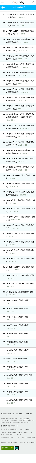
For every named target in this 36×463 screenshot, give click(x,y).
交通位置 (26, 418)
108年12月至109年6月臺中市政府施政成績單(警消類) (18, 74)
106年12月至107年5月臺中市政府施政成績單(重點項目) (18, 151)
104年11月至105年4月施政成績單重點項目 (18, 268)
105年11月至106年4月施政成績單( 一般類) (19, 201)
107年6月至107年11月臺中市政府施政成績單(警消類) (18, 135)
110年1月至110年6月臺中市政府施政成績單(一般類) (18, 32)
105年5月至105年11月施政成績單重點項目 (18, 226)
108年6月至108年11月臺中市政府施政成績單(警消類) (18, 99)
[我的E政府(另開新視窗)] (17, 448)
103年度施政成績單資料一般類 (16, 335)
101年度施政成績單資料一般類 (16, 393)
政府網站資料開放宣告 (7, 413)
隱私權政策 (29, 413)
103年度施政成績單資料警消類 (16, 343)
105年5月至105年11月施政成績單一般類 (18, 235)
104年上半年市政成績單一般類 (16, 301)
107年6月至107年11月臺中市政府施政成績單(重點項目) (18, 127)
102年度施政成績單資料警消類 (16, 351)
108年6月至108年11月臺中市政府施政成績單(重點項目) (18, 90)
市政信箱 (27, 429)
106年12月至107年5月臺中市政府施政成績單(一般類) (18, 168)
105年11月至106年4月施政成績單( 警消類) (19, 210)
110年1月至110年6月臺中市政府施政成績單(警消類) (18, 24)
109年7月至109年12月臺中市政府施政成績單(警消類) (18, 49)
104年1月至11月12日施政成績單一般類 (19, 285)
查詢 (33, 2)
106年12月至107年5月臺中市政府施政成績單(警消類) (18, 160)
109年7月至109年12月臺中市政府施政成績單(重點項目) (18, 40)
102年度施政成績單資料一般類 (16, 368)
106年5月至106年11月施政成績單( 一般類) (19, 176)
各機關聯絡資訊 (5, 426)
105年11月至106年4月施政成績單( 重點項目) (19, 218)
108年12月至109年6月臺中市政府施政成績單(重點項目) (18, 65)
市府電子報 (14, 426)
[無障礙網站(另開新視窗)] (7, 448)
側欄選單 (2, 2)
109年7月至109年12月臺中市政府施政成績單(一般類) (18, 57)
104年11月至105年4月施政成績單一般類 (18, 260)
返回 (3, 7)
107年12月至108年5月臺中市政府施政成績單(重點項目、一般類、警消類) (18, 117)
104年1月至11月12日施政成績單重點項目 (19, 293)
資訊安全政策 (20, 413)
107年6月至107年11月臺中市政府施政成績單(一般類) (18, 143)
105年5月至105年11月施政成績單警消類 (18, 243)
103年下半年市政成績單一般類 (16, 318)
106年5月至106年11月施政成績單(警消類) (18, 185)
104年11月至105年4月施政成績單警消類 (18, 251)
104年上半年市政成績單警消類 (16, 310)
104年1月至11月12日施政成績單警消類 (19, 276)
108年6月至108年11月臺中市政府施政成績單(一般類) (18, 107)
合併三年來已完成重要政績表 (15, 360)
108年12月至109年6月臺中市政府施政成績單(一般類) (18, 82)
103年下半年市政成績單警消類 (16, 326)
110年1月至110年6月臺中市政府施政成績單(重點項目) (18, 15)
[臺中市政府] (18, 2)
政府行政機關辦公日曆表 (15, 432)
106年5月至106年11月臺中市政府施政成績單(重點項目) (18, 193)
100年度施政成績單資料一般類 (16, 385)
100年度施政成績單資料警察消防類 (17, 401)
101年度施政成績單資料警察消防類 (17, 376)
